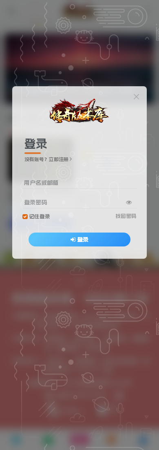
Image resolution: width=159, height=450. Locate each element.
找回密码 (126, 216)
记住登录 (39, 216)
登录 (82, 239)
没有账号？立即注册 (46, 159)
